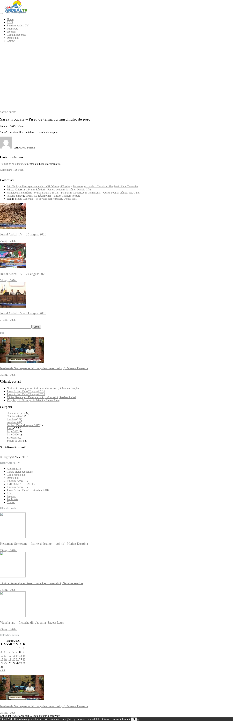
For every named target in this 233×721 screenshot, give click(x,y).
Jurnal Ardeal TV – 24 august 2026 (26, 394)
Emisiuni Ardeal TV (18, 25)
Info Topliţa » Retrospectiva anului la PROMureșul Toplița (38, 186)
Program (11, 31)
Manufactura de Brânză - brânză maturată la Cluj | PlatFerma (39, 192)
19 (10, 659)
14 (17, 655)
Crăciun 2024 (14, 416)
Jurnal (10, 428)
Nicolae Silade (15, 195)
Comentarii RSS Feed (12, 169)
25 (5, 663)
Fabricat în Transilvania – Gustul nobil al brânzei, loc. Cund (107, 192)
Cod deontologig (16, 474)
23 (24, 659)
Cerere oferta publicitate (20, 471)
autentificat (20, 163)
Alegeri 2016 (14, 468)
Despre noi (13, 37)
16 (24, 655)
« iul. (2, 670)
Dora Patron (27, 147)
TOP (25, 457)
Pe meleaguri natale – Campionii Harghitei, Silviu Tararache (105, 186)
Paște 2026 (13, 434)
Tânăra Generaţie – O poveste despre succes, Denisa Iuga (46, 198)
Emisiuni (11, 419)
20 (13, 659)
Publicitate (12, 28)
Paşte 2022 (13, 431)
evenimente (13, 422)
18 (5, 659)
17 (2, 659)
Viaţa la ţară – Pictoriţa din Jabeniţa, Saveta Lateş (33, 400)
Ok (134, 719)
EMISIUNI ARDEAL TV (21, 483)
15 (20, 655)
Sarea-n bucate (8, 111)
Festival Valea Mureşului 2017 (23, 425)
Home (10, 19)
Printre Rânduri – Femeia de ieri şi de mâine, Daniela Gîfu (59, 189)
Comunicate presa (16, 34)
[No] (138, 719)
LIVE (10, 22)
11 (5, 655)
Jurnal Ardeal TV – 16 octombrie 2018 (28, 490)
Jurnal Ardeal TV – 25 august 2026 (26, 391)
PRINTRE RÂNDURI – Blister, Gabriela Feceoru (53, 195)
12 (10, 655)
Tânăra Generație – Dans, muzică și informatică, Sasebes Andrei (41, 397)
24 (2, 663)
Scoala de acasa (15, 440)
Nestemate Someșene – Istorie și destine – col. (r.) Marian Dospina (43, 388)
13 (13, 655)
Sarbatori (12, 437)
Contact (11, 40)
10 (2, 655)
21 (17, 659)
